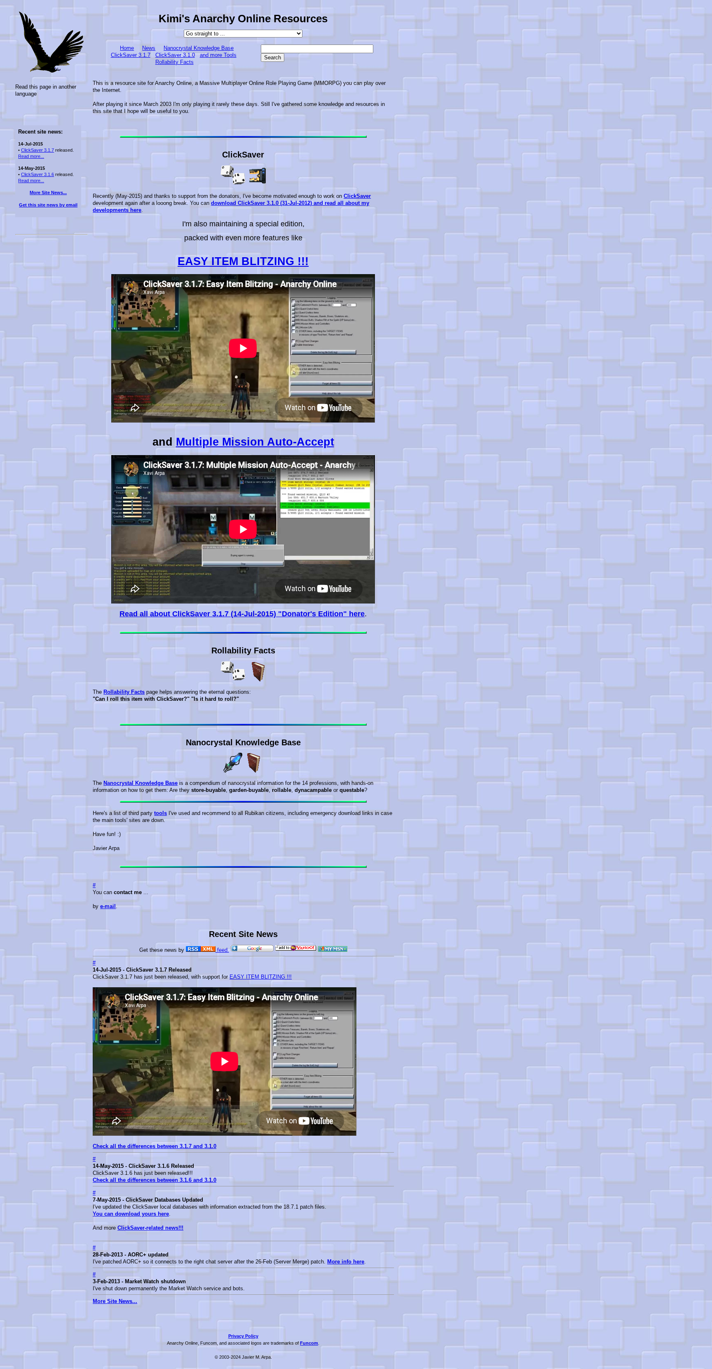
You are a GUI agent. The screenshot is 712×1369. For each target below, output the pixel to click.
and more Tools (218, 55)
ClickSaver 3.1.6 (37, 174)
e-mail (108, 906)
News (148, 48)
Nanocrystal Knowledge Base (199, 48)
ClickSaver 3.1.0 (175, 55)
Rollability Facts (174, 62)
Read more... (31, 156)
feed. (222, 950)
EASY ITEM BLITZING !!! (243, 261)
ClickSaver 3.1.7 (37, 150)
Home (127, 48)
